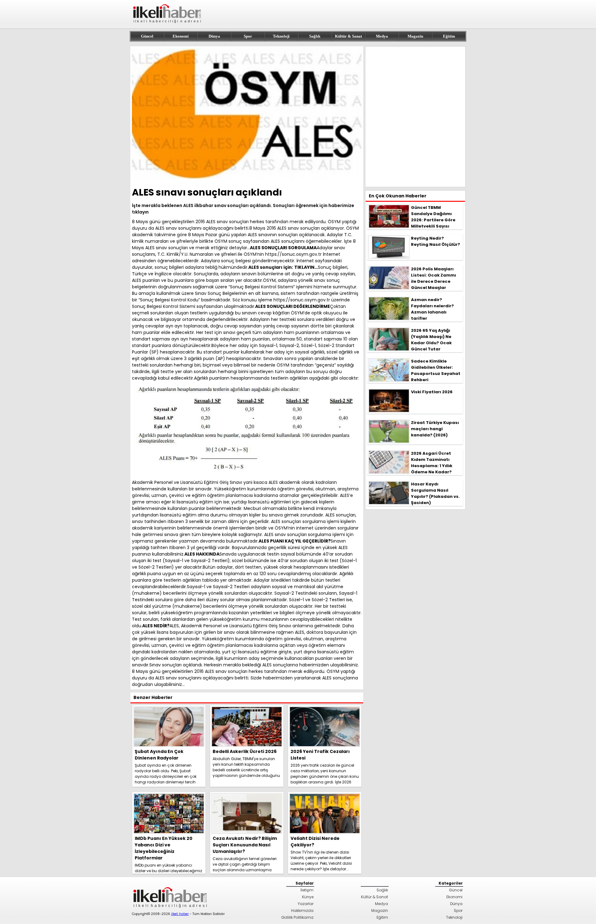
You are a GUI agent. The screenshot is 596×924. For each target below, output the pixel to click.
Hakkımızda (302, 910)
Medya (382, 36)
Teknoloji (281, 36)
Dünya (214, 36)
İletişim (307, 890)
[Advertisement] (415, 117)
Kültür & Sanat (348, 36)
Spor (248, 36)
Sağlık (314, 36)
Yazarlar (306, 903)
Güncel (147, 36)
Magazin (415, 36)
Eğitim (449, 36)
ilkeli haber (180, 914)
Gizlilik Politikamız (297, 917)
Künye (308, 896)
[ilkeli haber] (167, 25)
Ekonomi (181, 36)
